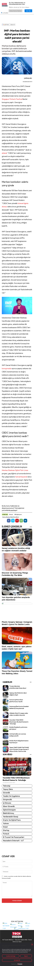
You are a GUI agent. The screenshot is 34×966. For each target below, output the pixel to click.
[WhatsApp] (21, 520)
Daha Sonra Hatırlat (15, 11)
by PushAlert (5, 13)
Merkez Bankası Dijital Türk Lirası (15, 470)
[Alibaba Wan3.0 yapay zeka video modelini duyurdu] (5, 715)
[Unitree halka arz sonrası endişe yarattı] (5, 736)
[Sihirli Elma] (13, 925)
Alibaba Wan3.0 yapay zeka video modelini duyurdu (18, 714)
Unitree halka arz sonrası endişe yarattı (17, 735)
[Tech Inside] (28, 925)
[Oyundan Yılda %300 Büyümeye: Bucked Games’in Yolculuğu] (5, 722)
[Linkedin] (25, 520)
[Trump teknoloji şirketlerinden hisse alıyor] (5, 688)
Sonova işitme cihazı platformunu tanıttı (16, 700)
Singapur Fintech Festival (12, 99)
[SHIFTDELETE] (6, 925)
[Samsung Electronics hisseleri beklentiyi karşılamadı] (5, 708)
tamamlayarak (21, 477)
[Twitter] (13, 520)
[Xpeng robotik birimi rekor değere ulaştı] (5, 695)
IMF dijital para (18, 514)
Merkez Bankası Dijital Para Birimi (10, 517)
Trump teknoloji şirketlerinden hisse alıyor (17, 687)
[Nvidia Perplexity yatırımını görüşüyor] (5, 729)
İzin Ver (28, 11)
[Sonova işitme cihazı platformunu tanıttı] (5, 702)
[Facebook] (9, 520)
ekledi (4, 153)
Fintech (11, 514)
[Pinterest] (17, 520)
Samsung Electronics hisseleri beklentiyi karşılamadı (19, 707)
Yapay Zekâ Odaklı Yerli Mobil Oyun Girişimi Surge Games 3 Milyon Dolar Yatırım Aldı (19, 749)
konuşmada (6, 368)
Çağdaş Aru (28, 78)
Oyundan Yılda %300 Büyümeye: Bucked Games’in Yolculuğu (18, 722)
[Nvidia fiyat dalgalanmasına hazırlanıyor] (5, 743)
